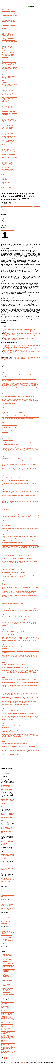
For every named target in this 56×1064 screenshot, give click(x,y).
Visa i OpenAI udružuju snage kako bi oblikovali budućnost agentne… (8, 169)
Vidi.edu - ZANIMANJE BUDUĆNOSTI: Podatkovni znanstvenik (9, 990)
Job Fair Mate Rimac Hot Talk (9, 427)
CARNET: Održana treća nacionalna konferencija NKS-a (17, 558)
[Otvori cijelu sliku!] (21, 207)
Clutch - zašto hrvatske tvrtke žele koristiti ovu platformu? (7, 868)
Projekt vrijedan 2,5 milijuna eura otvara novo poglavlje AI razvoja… (9, 69)
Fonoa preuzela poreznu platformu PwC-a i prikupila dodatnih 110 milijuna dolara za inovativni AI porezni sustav (19, 496)
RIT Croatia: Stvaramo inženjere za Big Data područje (9, 970)
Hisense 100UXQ (6, 512)
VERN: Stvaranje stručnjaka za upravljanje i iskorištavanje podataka (7, 983)
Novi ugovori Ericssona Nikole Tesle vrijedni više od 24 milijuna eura (20, 619)
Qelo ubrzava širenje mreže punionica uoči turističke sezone (18, 396)
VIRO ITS (22, 1062)
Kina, (8, 230)
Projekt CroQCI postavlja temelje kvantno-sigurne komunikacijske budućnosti (9, 156)
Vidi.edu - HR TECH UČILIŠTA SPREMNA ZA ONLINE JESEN (8, 956)
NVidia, (2, 230)
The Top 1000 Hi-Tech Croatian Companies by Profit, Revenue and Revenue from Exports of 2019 (7, 830)
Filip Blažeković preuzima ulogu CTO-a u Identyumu (16, 413)
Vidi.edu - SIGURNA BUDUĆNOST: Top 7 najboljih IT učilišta (8, 965)
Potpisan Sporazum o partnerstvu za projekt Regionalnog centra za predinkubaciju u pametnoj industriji (19, 354)
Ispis (4, 209)
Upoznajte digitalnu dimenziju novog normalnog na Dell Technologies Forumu (6, 787)
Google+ (11, 187)
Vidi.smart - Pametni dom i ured (8, 995)
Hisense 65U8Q (6, 526)
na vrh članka (4, 360)
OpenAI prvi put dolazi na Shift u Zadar (7, 895)
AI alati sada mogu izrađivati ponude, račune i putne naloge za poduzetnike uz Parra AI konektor (18, 730)
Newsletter (5, 1057)
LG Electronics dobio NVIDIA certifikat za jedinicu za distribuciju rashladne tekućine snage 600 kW (7, 940)
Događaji (5, 185)
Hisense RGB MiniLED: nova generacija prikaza (14, 634)
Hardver (5, 181)
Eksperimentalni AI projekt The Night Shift (13, 572)
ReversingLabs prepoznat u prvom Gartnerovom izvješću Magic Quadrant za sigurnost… (9, 99)
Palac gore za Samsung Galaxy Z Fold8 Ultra (7, 909)
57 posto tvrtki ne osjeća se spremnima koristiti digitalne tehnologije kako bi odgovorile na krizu (8, 815)
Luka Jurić (11, 203)
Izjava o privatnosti (7, 1059)
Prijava (5, 1058)
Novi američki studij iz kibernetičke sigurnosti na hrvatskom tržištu (20, 713)
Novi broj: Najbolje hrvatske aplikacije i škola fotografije (16, 347)
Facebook (6, 187)
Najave (5, 184)
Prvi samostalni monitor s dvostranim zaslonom (15, 606)
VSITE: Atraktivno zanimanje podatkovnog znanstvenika (7, 976)
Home (4, 177)
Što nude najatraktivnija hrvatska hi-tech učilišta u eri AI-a (9, 27)
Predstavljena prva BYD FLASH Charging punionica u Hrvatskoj (9, 113)
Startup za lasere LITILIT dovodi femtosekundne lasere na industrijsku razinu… (8, 142)
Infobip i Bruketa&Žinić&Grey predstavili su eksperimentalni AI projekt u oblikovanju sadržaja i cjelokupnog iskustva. (19, 575)
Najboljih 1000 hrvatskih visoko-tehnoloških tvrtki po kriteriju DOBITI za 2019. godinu (7, 856)
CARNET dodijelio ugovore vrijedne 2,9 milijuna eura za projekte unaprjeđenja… (9, 84)
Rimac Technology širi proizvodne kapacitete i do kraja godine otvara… (9, 127)
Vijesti (4, 178)
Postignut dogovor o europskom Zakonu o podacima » (17, 358)
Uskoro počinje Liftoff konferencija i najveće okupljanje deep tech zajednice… (8, 55)
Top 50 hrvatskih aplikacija (7, 960)
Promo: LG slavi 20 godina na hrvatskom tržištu (15, 480)
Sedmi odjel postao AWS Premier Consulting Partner (9, 14)
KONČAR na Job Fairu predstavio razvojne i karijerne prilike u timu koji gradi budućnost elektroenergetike (20, 541)
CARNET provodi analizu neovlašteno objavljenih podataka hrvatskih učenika (9, 40)
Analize (5, 179)
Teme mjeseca (6, 182)
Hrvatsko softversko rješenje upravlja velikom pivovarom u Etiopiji (7, 880)
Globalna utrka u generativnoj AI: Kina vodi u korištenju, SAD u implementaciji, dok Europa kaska (18, 339)
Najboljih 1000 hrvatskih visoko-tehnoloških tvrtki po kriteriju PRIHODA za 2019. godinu (7, 801)
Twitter (2, 187)
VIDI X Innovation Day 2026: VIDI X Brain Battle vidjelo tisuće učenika (20, 682)
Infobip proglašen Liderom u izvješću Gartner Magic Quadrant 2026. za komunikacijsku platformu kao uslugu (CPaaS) (20, 698)
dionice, (12, 230)
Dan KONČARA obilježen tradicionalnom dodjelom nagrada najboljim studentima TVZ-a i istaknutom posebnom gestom (20, 349)
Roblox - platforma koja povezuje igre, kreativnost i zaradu (8, 843)
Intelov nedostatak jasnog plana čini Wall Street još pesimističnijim (19, 329)
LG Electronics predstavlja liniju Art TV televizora (15, 667)
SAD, (5, 230)
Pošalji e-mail (6, 210)
